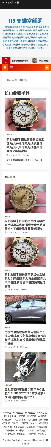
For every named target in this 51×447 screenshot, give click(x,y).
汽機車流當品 (8, 385)
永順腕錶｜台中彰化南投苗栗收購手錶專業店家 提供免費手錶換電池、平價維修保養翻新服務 (25, 224)
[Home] (5, 67)
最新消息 (9, 134)
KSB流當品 (30, 412)
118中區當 (10, 434)
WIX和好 (42, 416)
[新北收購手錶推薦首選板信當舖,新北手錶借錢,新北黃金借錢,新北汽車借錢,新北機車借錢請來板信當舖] (25, 114)
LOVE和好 (31, 416)
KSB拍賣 (20, 430)
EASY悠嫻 (7, 427)
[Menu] (11, 67)
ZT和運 (25, 423)
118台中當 (31, 434)
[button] (11, 67)
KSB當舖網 (19, 427)
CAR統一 (16, 423)
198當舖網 (30, 427)
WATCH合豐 (20, 420)
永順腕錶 (7, 412)
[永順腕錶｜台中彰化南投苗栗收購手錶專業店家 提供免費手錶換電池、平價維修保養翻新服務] (25, 198)
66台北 (33, 423)
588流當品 (18, 412)
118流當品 (42, 412)
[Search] (42, 67)
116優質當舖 (10, 416)
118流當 (30, 430)
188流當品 (40, 430)
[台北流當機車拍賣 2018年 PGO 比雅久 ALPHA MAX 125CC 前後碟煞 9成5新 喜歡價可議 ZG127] (25, 367)
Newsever (38, 440)
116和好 (21, 416)
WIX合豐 (6, 423)
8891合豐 (43, 420)
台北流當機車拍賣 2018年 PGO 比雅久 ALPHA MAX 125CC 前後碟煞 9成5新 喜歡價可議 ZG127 (25, 393)
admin (26, 155)
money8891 (7, 420)
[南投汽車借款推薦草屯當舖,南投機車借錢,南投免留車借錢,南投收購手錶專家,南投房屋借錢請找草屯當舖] (25, 309)
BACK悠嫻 (43, 423)
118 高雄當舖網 (25, 20)
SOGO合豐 (32, 420)
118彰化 (42, 434)
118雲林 (21, 434)
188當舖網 (42, 427)
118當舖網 (9, 430)
